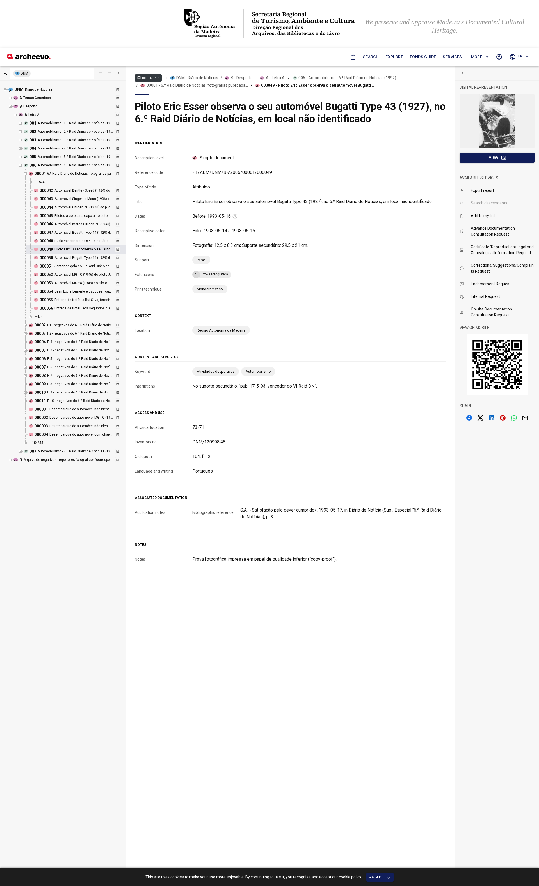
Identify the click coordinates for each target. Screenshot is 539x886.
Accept (376, 877)
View (494, 157)
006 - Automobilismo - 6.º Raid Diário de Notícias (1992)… (348, 77)
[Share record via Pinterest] (502, 418)
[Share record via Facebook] (469, 418)
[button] (479, 57)
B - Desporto (242, 77)
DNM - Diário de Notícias (197, 77)
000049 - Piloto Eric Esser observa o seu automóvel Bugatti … (318, 85)
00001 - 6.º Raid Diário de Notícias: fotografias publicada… (197, 85)
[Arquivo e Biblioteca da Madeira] (29, 57)
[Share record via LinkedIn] (491, 418)
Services (452, 57)
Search (371, 57)
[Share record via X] (480, 418)
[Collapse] (118, 73)
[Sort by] (100, 73)
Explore (394, 57)
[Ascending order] (109, 73)
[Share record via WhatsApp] (514, 418)
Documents (148, 78)
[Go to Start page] (352, 57)
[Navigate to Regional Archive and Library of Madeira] (269, 24)
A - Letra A (275, 77)
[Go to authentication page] (499, 57)
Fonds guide (423, 57)
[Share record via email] (525, 418)
